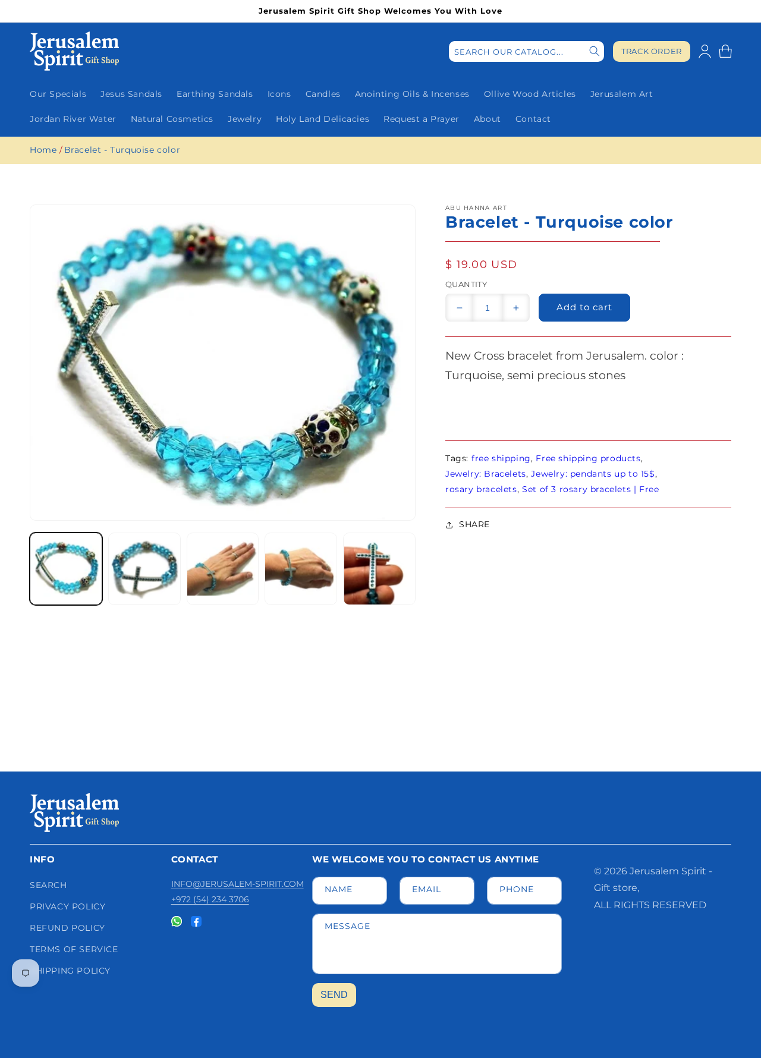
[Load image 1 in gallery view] (66, 569)
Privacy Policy (67, 906)
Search (48, 885)
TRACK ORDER (651, 51)
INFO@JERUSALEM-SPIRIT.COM (237, 883)
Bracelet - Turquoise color (122, 149)
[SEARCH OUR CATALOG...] (594, 51)
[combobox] (526, 51)
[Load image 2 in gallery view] (144, 569)
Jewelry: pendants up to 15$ (593, 473)
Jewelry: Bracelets (485, 473)
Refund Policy (67, 927)
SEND (334, 995)
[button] (725, 51)
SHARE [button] (474, 524)
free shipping (501, 458)
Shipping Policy (70, 970)
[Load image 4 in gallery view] (301, 569)
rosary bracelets (481, 489)
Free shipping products (588, 458)
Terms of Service (74, 949)
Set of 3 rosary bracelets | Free (590, 489)
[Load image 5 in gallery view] (379, 569)
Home (43, 149)
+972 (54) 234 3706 (210, 899)
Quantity (466, 284)
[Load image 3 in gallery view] (223, 569)
